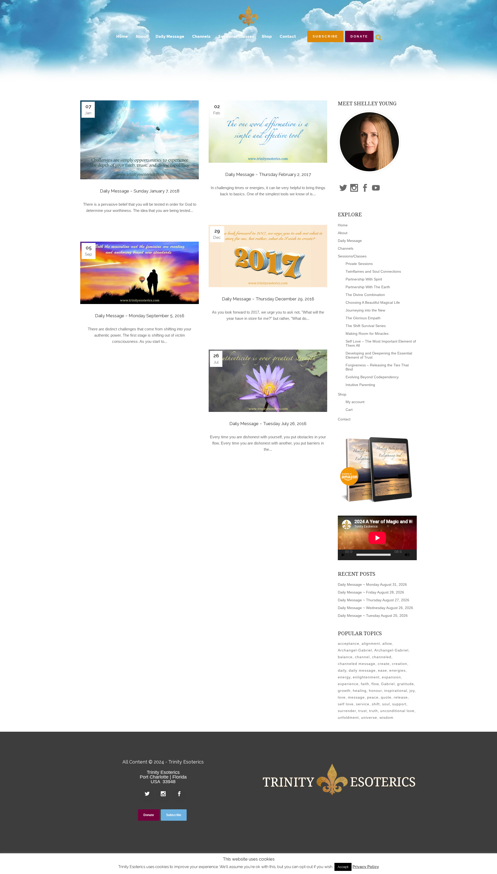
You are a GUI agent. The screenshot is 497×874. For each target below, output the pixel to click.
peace (372, 697)
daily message (362, 670)
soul (386, 704)
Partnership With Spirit (364, 279)
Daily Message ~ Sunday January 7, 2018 (139, 191)
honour (375, 690)
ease (382, 670)
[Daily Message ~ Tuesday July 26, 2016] (268, 381)
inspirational (395, 690)
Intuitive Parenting (360, 385)
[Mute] (407, 555)
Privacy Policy (366, 866)
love (342, 697)
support (399, 704)
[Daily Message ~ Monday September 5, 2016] (139, 273)
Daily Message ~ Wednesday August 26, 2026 (375, 608)
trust (362, 711)
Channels (345, 248)
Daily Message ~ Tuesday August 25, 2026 (373, 615)
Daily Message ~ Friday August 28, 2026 (371, 592)
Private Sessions (359, 264)
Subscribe (325, 36)
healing (360, 690)
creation (399, 664)
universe (369, 717)
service (362, 704)
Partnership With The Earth (368, 287)
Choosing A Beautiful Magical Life (373, 302)
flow (375, 684)
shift (376, 704)
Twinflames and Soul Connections (373, 271)
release (401, 697)
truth (373, 711)
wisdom (386, 717)
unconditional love (397, 711)
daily (342, 670)
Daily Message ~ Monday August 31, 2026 (372, 584)
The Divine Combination (365, 295)
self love (346, 704)
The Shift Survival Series (366, 326)
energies (397, 670)
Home (343, 225)
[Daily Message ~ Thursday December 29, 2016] (268, 256)
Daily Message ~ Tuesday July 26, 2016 (267, 423)
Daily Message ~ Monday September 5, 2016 (139, 315)
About (342, 233)
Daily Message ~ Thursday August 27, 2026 (373, 600)
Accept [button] (343, 867)
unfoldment (348, 717)
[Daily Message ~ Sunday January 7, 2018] (139, 139)
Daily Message (350, 241)
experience (348, 684)
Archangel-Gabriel (355, 650)
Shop (342, 394)
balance (345, 657)
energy (344, 677)
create (384, 664)
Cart (349, 410)
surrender (347, 711)
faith (365, 684)
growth (344, 690)
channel (362, 657)
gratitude (405, 684)
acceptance (348, 643)
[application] (377, 538)
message (356, 697)
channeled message (356, 664)
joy (412, 690)
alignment (371, 643)
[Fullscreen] (414, 555)
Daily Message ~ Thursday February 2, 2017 (268, 174)
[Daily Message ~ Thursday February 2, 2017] (268, 131)
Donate (359, 36)
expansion (391, 677)
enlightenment (366, 677)
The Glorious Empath (363, 318)
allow (387, 643)
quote (386, 697)
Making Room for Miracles (367, 333)
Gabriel (388, 684)
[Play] (343, 555)
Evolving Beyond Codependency (372, 377)
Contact (344, 419)
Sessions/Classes (352, 256)
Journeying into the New (365, 310)
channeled (381, 657)
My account (355, 402)
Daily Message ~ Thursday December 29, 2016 (268, 298)
